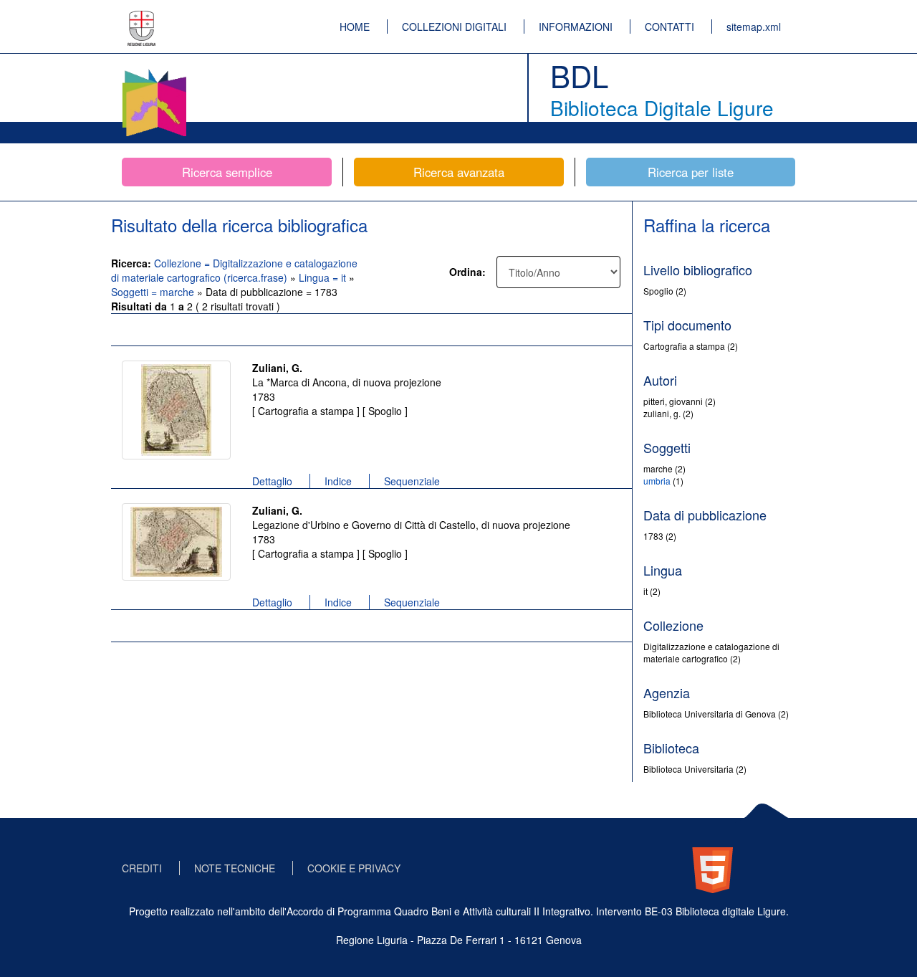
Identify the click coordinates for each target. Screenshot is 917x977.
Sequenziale (412, 481)
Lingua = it (324, 277)
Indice (338, 481)
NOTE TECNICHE (234, 868)
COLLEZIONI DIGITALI (454, 26)
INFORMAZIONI (576, 26)
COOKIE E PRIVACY (353, 868)
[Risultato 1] (176, 410)
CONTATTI (669, 26)
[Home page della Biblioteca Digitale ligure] (154, 72)
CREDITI (142, 868)
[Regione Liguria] (142, 18)
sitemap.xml (753, 26)
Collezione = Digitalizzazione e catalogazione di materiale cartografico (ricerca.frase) (234, 270)
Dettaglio (272, 481)
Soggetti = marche (154, 292)
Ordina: (467, 271)
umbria (657, 481)
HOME (355, 26)
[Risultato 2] (176, 542)
